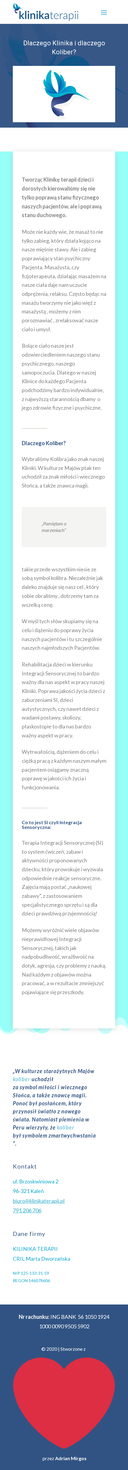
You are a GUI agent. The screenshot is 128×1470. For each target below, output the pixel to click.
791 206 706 (27, 1210)
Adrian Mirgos (71, 1458)
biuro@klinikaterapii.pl (39, 1200)
